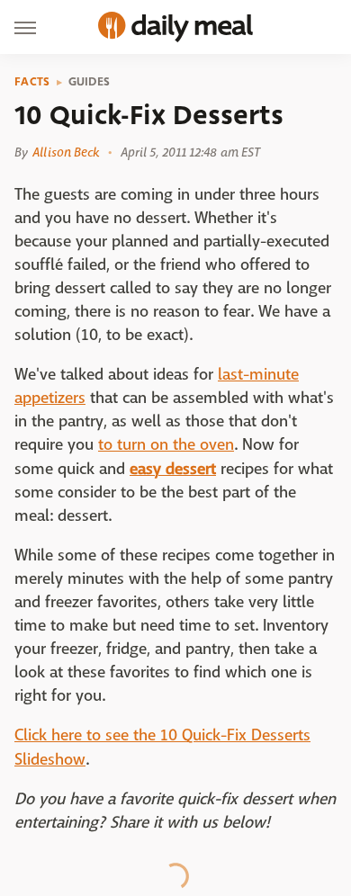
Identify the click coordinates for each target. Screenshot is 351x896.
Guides (89, 82)
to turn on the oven (166, 445)
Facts (32, 82)
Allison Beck (65, 152)
